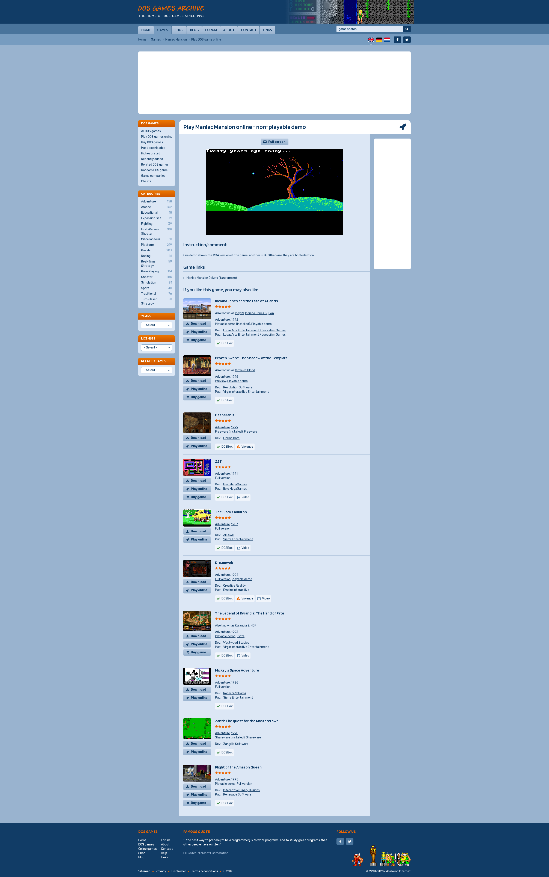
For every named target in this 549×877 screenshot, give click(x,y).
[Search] (407, 29)
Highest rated (150, 153)
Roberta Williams (234, 693)
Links (267, 30)
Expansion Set (156, 218)
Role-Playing (156, 271)
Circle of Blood (245, 370)
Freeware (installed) (229, 431)
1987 (234, 524)
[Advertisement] (274, 83)
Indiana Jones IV (256, 313)
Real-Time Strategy (156, 264)
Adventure (222, 320)
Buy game (198, 340)
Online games (147, 849)
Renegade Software (237, 794)
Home (146, 30)
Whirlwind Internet (398, 871)
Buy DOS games (152, 142)
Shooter (156, 277)
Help (164, 853)
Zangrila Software (236, 744)
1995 (234, 779)
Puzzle (156, 250)
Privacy (161, 871)
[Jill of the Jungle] (349, 12)
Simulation (156, 282)
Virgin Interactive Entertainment (246, 392)
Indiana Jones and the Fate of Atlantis (246, 301)
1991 (234, 473)
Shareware (253, 737)
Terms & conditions (204, 871)
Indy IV (239, 313)
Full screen (276, 142)
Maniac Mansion (176, 39)
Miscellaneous (156, 239)
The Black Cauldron (231, 512)
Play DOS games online (156, 137)
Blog (194, 30)
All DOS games (151, 131)
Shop (179, 30)
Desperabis (224, 415)
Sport (156, 288)
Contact (248, 30)
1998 (234, 733)
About (229, 30)
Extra (240, 636)
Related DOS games (155, 164)
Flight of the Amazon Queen (238, 767)
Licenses (148, 338)
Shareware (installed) (230, 737)
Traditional (156, 294)
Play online (199, 332)
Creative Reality (234, 585)
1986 (234, 682)
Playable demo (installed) (232, 324)
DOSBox (227, 343)
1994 (234, 575)
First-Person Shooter (156, 231)
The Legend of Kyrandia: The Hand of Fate (249, 613)
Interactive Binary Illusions (241, 790)
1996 (234, 377)
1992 (234, 320)
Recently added (152, 159)
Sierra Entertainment (238, 539)
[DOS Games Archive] (171, 11)
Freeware (250, 431)
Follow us (346, 831)
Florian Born (231, 438)
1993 (234, 632)
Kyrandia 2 (242, 625)
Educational (156, 212)
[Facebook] (397, 39)
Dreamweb (224, 562)
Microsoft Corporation (213, 853)
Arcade (156, 207)
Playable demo (261, 324)
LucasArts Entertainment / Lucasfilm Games (254, 330)
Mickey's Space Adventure (237, 670)
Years (146, 316)
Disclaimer (179, 871)
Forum (211, 30)
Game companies (153, 176)
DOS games (148, 831)
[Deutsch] (379, 40)
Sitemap (144, 871)
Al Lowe (228, 535)
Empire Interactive (236, 590)
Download (198, 324)
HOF (253, 625)
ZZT (218, 461)
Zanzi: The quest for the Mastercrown (247, 721)
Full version (223, 478)
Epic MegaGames (235, 484)
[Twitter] (407, 39)
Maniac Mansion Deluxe (202, 278)
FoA (271, 313)
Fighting (156, 224)
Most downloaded (153, 148)
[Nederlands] (387, 40)
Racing (156, 256)
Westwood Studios (236, 643)
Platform (156, 245)
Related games (153, 361)
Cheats (146, 181)
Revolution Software (237, 387)
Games (162, 30)
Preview (220, 381)
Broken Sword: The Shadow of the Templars (251, 358)
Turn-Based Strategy (156, 301)
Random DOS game (154, 170)
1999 (234, 427)
